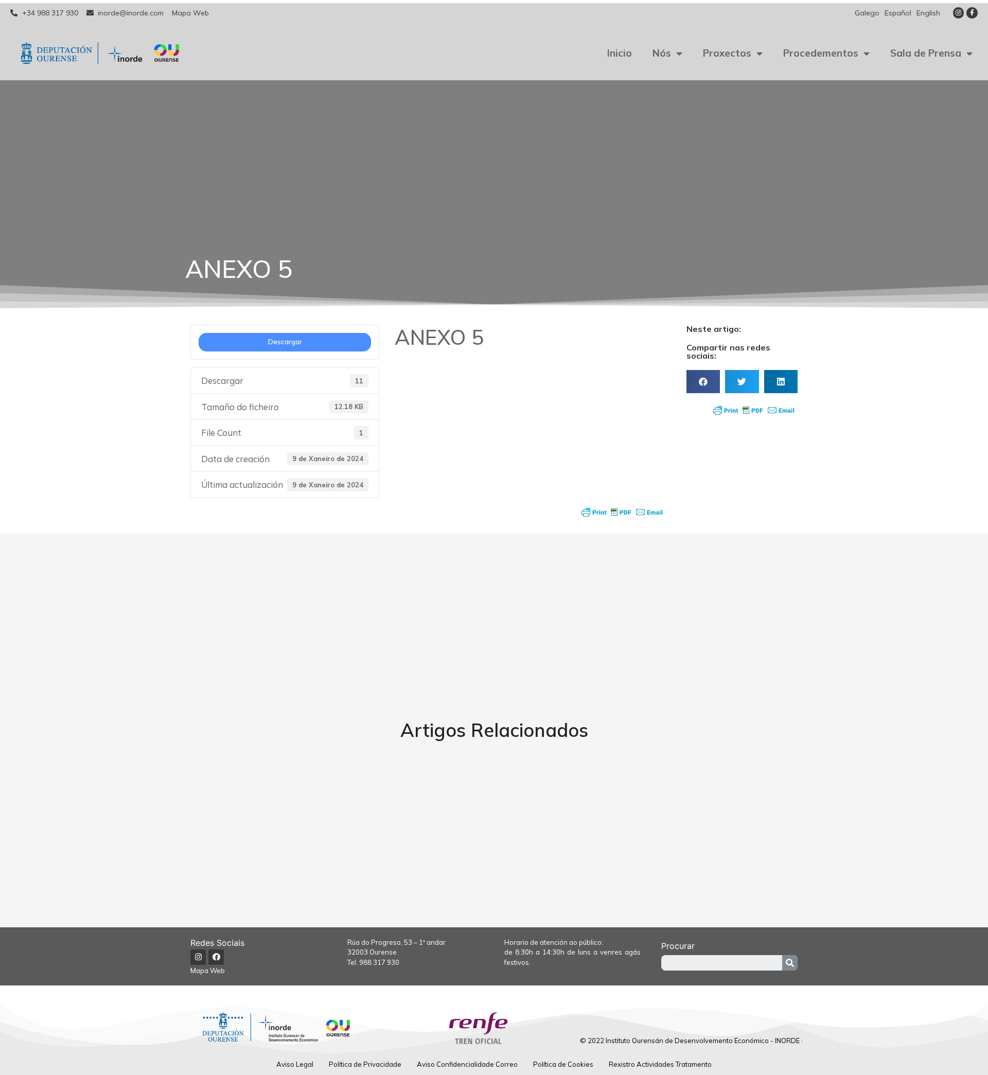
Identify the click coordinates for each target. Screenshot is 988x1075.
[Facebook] (216, 957)
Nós (661, 53)
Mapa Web (207, 970)
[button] (703, 381)
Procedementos (820, 53)
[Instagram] (958, 13)
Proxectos (727, 53)
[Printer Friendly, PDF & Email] (622, 512)
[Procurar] (790, 963)
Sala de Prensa (925, 53)
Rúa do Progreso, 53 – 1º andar (396, 942)
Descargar (285, 342)
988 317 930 (379, 962)
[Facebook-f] (972, 13)
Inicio (619, 53)
